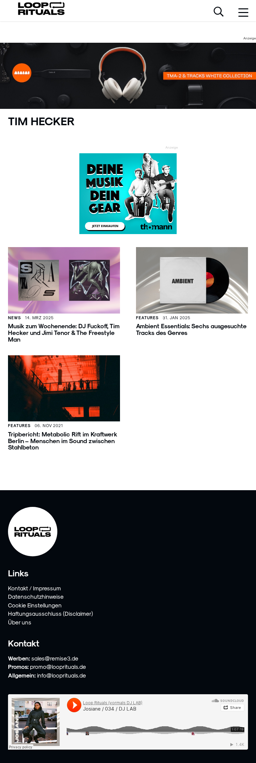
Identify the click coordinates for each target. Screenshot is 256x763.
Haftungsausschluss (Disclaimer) (50, 613)
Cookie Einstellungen (35, 605)
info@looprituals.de (61, 675)
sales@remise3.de (54, 658)
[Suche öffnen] (219, 12)
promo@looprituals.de (58, 666)
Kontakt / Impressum (34, 588)
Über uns (19, 622)
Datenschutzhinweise (36, 596)
